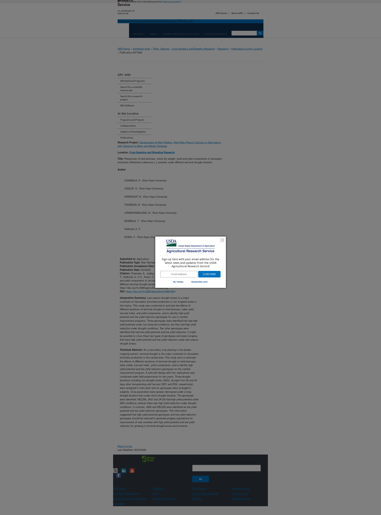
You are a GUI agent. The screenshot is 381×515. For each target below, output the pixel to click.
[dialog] (190, 262)
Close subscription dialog (222, 240)
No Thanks (178, 282)
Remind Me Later (199, 282)
